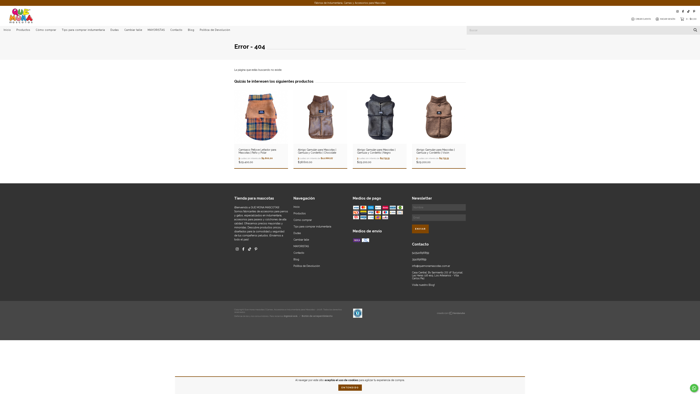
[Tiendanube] (451, 313)
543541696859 (420, 252)
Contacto (176, 29)
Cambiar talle (133, 29)
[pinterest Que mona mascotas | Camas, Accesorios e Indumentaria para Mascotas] (694, 11)
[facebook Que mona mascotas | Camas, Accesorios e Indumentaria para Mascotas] (683, 11)
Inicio (7, 29)
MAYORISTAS (156, 29)
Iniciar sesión (667, 19)
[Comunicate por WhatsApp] (694, 388)
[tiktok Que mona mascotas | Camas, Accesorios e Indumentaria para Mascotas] (688, 11)
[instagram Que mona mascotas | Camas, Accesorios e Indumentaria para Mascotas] (677, 11)
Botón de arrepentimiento (317, 316)
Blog (191, 29)
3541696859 (419, 259)
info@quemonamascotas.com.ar (431, 265)
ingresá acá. (291, 316)
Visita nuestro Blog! (423, 284)
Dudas (114, 29)
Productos (23, 29)
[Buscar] (695, 30)
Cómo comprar (46, 29)
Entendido (350, 387)
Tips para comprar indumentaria (83, 29)
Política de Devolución (215, 29)
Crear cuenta (643, 19)
